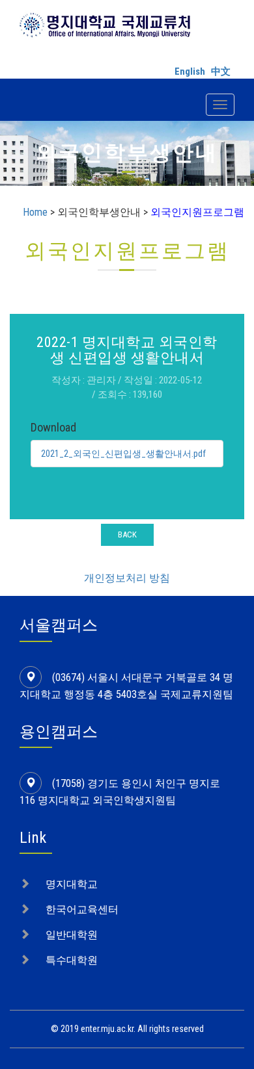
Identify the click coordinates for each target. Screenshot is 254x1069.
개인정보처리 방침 (127, 578)
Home (35, 212)
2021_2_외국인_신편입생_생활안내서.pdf (123, 453)
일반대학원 (72, 935)
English (190, 71)
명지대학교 (72, 884)
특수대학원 (72, 960)
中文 (221, 71)
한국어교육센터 (82, 909)
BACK (127, 534)
